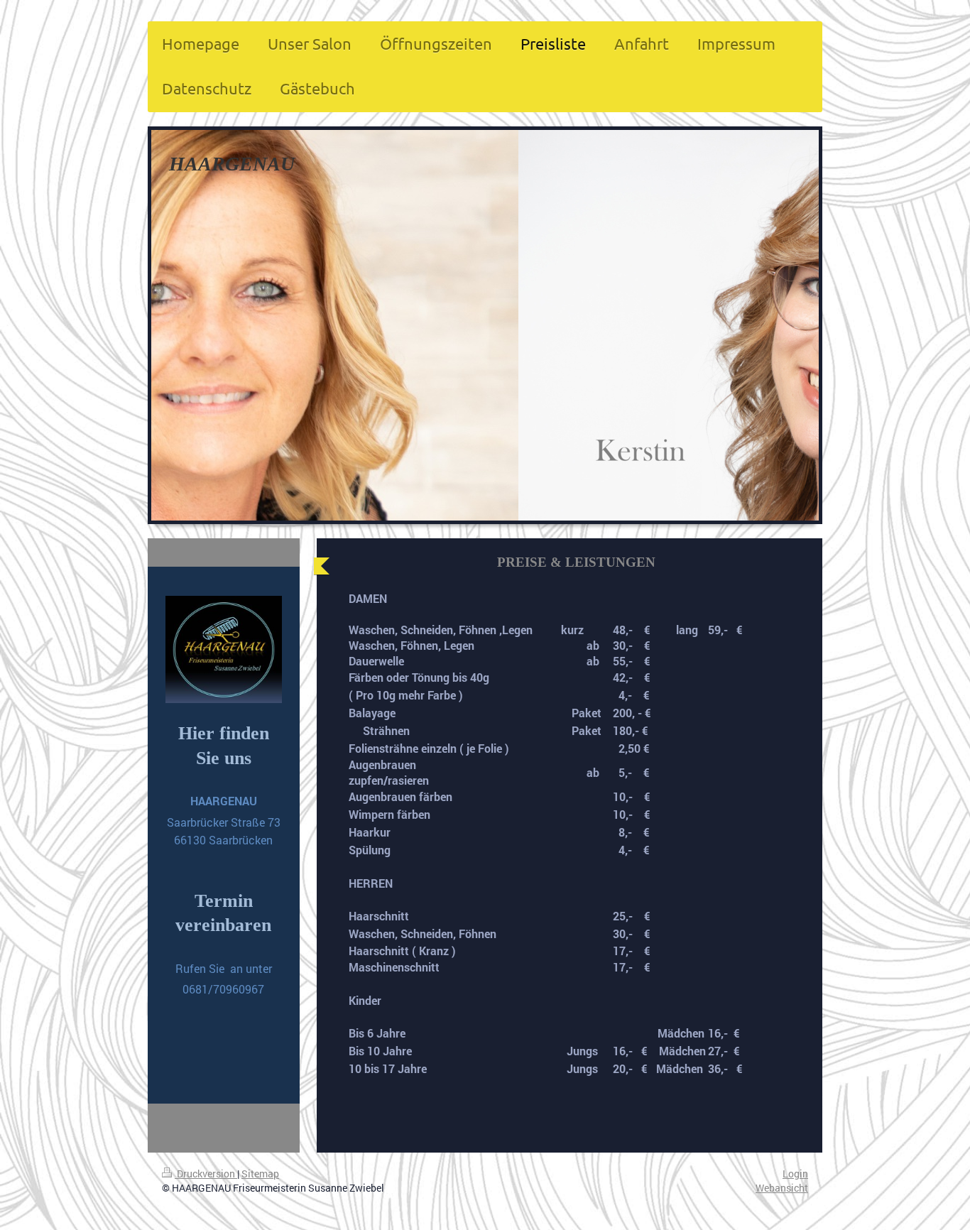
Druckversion (206, 1173)
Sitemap (260, 1173)
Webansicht (782, 1187)
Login (795, 1173)
